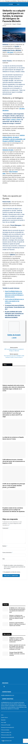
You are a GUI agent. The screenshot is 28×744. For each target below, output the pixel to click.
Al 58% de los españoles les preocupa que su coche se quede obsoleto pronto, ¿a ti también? (14, 485)
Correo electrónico (8, 552)
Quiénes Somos (4, 717)
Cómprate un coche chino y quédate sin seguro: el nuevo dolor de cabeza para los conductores (16, 640)
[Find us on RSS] (9, 686)
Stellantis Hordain (8, 150)
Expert (8, 119)
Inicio (2, 715)
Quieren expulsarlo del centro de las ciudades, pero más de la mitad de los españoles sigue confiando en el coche (14, 388)
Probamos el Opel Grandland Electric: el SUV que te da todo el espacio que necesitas (17, 624)
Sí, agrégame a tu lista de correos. (11, 572)
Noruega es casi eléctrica (11, 1)
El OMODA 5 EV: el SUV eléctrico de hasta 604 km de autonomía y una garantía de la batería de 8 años (17, 610)
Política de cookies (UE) (6, 732)
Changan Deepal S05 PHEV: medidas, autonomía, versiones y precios (17, 654)
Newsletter (3, 720)
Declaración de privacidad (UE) (7, 727)
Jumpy (13, 119)
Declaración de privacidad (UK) (7, 737)
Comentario (6, 528)
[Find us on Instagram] (6, 686)
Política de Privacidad (5, 725)
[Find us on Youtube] (11, 686)
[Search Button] (26, 4)
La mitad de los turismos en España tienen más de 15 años (13, 438)
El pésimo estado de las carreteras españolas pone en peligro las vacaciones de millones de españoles (14, 509)
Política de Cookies (5, 730)
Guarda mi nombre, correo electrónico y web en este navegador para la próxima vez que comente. (14, 567)
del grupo (10, 52)
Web (4, 559)
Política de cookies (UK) (6, 735)
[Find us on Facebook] (1, 686)
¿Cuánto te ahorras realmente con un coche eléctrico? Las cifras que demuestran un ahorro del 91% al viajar (13, 414)
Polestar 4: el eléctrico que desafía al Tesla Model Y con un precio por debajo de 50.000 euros (17, 617)
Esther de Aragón (14, 335)
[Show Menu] (1, 4)
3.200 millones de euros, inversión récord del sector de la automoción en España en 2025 (14, 461)
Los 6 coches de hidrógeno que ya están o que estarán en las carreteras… (14, 301)
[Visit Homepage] (14, 4)
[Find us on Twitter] (4, 686)
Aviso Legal (3, 722)
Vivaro (19, 119)
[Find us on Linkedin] (14, 686)
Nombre (5, 546)
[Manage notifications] (3, 741)
